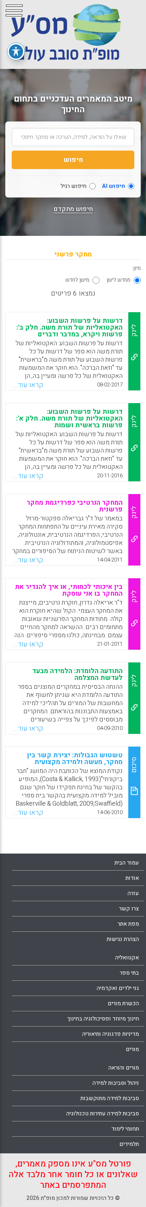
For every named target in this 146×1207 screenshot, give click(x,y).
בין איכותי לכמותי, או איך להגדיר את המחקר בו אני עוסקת (69, 590)
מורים (132, 1049)
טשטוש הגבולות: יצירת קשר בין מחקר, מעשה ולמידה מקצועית (75, 758)
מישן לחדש (77, 280)
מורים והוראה (123, 1067)
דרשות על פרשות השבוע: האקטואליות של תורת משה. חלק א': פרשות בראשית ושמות (69, 418)
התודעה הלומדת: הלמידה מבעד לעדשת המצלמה (77, 674)
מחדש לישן (118, 280)
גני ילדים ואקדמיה (118, 988)
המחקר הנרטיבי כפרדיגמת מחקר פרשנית (75, 506)
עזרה (133, 893)
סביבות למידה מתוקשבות (109, 1098)
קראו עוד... (27, 385)
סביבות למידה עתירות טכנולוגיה (102, 1113)
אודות (132, 878)
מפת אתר (128, 924)
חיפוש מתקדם (73, 209)
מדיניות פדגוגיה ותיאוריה (110, 1034)
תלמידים (129, 1144)
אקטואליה (127, 957)
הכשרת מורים (123, 1003)
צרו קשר (129, 908)
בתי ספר (129, 973)
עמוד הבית (126, 863)
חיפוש (73, 160)
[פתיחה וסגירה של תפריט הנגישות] (15, 51)
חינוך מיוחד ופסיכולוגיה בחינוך (103, 1018)
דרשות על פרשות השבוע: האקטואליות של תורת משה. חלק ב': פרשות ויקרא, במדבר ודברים (69, 327)
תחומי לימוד (125, 1129)
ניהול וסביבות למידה (115, 1083)
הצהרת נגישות (123, 939)
